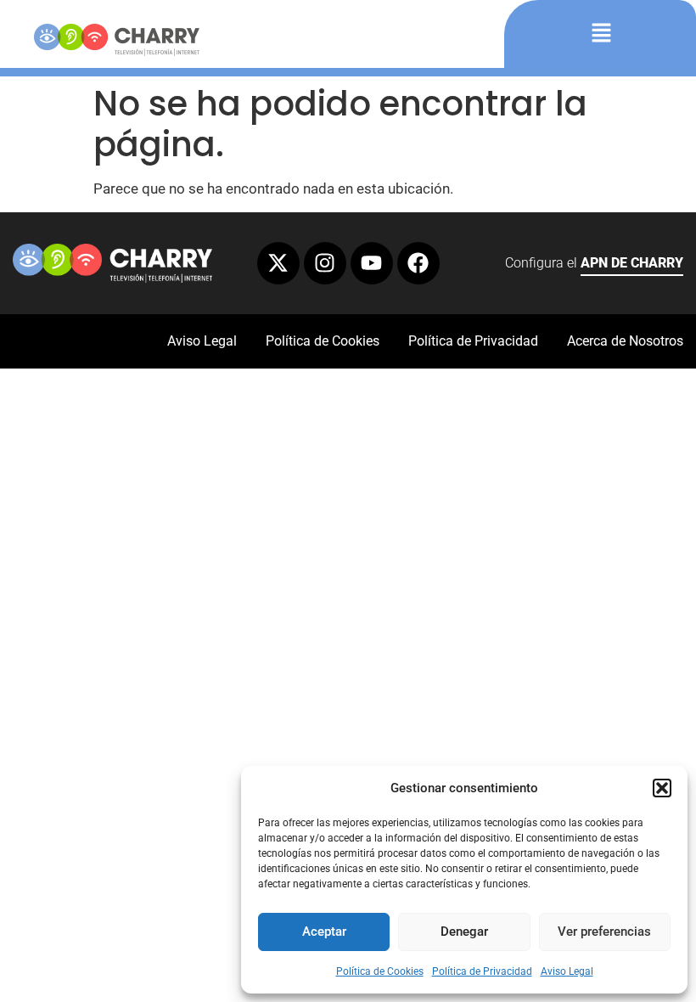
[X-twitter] (278, 263)
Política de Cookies (380, 971)
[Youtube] (372, 263)
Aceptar (324, 931)
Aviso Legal (567, 971)
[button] (662, 788)
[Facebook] (418, 263)
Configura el (594, 263)
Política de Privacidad (482, 971)
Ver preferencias (604, 931)
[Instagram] (325, 263)
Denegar (464, 931)
